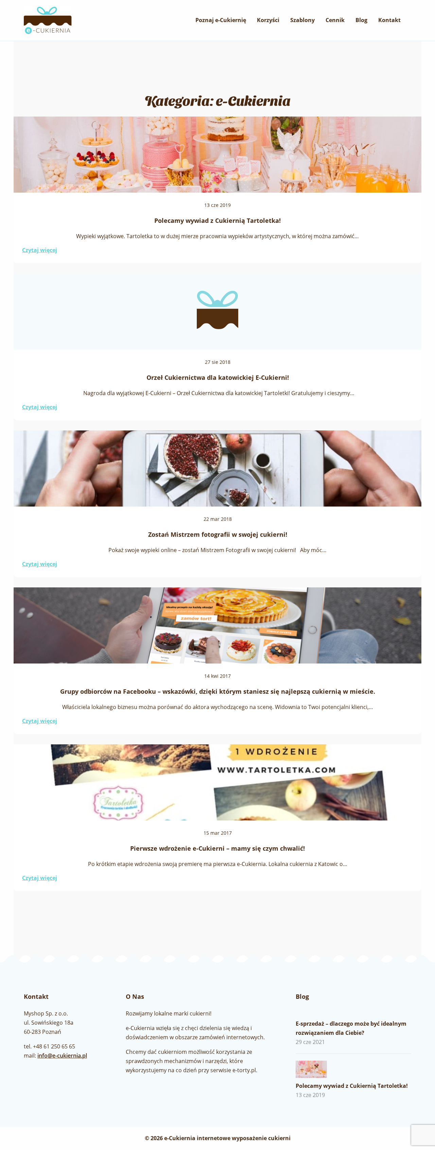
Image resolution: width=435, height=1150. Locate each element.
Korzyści (268, 20)
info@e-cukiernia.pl (62, 1055)
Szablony (302, 20)
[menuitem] (220, 20)
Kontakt (389, 20)
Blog (361, 20)
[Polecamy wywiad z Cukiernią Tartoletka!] (318, 1069)
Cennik (335, 20)
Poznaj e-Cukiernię (220, 20)
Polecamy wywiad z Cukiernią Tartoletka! (352, 1086)
